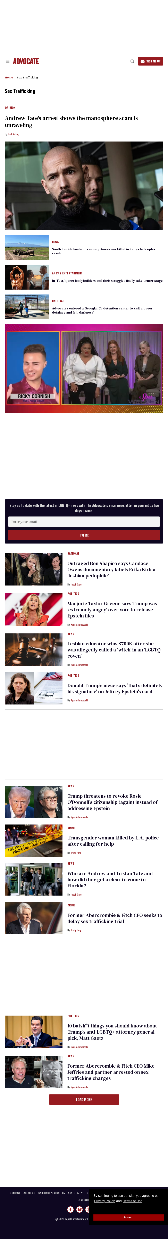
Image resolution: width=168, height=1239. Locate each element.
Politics (73, 594)
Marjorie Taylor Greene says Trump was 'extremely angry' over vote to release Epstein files (112, 609)
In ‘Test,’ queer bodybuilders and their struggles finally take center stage (107, 280)
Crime (71, 828)
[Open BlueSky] (79, 1209)
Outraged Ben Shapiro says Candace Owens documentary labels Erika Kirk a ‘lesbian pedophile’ (111, 569)
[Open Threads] (88, 1209)
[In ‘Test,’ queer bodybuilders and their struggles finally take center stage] (27, 277)
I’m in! (84, 535)
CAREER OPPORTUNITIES (51, 1193)
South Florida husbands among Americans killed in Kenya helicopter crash (104, 251)
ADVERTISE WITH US (79, 1193)
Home (9, 77)
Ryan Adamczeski (79, 624)
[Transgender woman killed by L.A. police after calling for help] (33, 840)
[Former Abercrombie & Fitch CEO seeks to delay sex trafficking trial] (33, 918)
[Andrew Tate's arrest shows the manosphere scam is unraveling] (84, 186)
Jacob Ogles (77, 584)
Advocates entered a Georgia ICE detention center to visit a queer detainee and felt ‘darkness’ (102, 310)
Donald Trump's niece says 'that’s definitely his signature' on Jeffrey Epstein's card (114, 688)
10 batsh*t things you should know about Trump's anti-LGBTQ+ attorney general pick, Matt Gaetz (112, 1031)
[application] (84, 368)
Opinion (10, 108)
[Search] (132, 61)
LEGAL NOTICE (84, 1200)
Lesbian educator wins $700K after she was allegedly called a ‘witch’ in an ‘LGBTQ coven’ (114, 649)
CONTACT (15, 1193)
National (58, 301)
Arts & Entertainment (67, 273)
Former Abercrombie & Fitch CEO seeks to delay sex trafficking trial (114, 918)
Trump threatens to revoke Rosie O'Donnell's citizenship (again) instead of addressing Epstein (112, 802)
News (55, 242)
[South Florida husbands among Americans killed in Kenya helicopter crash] (27, 247)
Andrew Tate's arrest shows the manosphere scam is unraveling (71, 121)
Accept (129, 1217)
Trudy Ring (76, 852)
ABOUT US (29, 1193)
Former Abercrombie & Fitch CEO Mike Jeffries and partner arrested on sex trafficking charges (110, 1072)
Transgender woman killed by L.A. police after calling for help (113, 840)
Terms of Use (132, 1201)
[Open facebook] (70, 1209)
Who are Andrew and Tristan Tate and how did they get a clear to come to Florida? (110, 879)
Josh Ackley (13, 134)
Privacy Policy (104, 1201)
